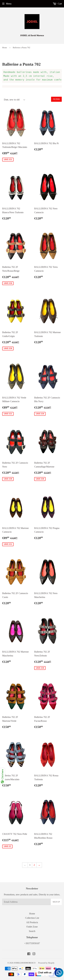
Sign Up (56, 902)
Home (4, 47)
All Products (32, 922)
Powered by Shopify (46, 963)
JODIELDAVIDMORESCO (24, 963)
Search (32, 931)
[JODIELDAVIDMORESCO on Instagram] (33, 954)
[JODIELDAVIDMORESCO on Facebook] (28, 954)
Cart (59, 3)
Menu (8, 3)
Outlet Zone (32, 926)
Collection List (32, 918)
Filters (56, 99)
